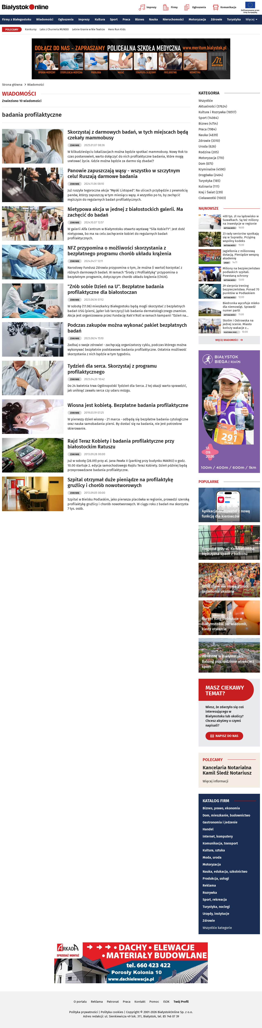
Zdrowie (216, 19)
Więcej (250, 19)
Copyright (132, 1012)
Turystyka (234, 19)
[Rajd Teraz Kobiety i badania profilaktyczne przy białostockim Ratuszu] (32, 455)
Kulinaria (205, 186)
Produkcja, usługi (216, 878)
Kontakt (139, 1001)
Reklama (209, 885)
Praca (126, 19)
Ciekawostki (207, 198)
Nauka (153, 19)
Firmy (174, 7)
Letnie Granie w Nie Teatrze (88, 29)
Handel (208, 829)
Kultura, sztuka (214, 850)
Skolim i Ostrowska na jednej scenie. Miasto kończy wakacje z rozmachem (238, 324)
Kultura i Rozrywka (212, 112)
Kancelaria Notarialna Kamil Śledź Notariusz (227, 770)
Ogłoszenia (199, 7)
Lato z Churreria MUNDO (54, 29)
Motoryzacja (197, 19)
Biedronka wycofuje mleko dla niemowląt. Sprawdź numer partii (241, 306)
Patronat (113, 1001)
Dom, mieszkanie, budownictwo (226, 815)
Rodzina (205, 152)
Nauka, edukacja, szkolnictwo (225, 871)
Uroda (203, 146)
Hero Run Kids (116, 29)
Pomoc (154, 1001)
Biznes (139, 19)
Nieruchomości (173, 19)
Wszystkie (206, 100)
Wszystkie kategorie (217, 928)
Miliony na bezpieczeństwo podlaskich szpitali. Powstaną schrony (241, 272)
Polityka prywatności (83, 1012)
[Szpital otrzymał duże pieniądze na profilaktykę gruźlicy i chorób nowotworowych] (32, 494)
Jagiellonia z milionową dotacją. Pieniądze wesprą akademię (241, 254)
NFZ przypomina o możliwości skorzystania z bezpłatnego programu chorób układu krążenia (119, 251)
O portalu (80, 1001)
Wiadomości (44, 19)
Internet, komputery (218, 836)
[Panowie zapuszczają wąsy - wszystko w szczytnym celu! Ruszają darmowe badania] (32, 185)
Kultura (100, 19)
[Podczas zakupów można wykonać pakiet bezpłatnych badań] (32, 339)
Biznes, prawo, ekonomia (221, 808)
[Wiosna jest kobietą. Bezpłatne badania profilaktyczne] (32, 416)
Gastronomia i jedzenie (220, 822)
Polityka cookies (112, 1012)
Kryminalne (207, 169)
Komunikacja (228, 7)
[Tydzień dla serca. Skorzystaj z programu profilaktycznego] (32, 378)
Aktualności (207, 106)
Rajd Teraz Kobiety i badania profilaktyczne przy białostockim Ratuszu (121, 444)
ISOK (166, 1001)
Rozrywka (210, 893)
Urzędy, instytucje (216, 914)
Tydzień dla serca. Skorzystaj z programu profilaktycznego (112, 369)
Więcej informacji (215, 781)
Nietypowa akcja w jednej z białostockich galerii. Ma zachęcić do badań (125, 212)
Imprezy (151, 7)
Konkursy (30, 29)
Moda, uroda (212, 857)
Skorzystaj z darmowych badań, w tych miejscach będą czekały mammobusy (128, 135)
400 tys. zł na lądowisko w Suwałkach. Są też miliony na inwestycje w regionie (241, 219)
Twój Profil (181, 1001)
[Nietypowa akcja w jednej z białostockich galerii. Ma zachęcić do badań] (32, 223)
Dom (202, 164)
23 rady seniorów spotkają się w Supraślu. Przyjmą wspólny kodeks (241, 237)
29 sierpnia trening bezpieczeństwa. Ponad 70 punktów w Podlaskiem (241, 289)
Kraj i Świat (207, 192)
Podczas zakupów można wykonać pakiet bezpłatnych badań (127, 328)
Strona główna (12, 84)
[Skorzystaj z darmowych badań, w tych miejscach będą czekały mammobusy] (32, 146)
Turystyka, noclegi (216, 907)
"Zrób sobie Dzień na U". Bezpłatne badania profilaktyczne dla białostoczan (116, 289)
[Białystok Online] (25, 7)
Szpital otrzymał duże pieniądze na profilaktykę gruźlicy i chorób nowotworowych (120, 482)
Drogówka (206, 175)
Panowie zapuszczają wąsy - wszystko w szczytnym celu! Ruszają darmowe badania (124, 173)
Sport (114, 19)
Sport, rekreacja (215, 899)
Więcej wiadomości (226, 340)
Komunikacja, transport (220, 843)
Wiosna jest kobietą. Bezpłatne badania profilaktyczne (128, 405)
